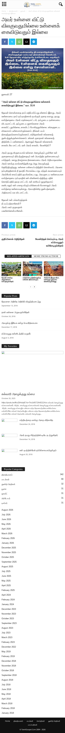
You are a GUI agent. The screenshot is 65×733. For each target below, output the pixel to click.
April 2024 (6, 595)
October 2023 (8, 618)
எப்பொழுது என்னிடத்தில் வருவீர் (16, 334)
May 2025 (6, 581)
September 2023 (9, 623)
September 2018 (9, 675)
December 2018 (9, 661)
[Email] (26, 42)
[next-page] (34, 286)
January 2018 (8, 713)
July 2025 (6, 571)
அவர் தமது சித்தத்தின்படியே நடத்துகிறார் (39, 435)
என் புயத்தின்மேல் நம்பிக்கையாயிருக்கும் (38, 450)
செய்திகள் (41, 721)
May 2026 (6, 524)
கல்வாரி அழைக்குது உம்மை (18, 394)
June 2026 (6, 519)
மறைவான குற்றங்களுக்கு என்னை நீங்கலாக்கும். (32, 278)
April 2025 (6, 585)
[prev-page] (30, 286)
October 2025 (8, 557)
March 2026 (7, 533)
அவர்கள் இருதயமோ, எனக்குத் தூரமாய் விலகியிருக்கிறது (51, 279)
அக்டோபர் (6, 498)
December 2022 (9, 647)
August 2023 (7, 628)
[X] (12, 42)
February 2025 (8, 590)
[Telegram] (34, 42)
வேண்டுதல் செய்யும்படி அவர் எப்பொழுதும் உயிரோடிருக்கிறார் (49, 242)
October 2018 (8, 670)
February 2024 (8, 599)
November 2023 (9, 614)
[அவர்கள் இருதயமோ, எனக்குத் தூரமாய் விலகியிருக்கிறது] (53, 268)
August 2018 (7, 680)
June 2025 (6, 576)
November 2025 (9, 552)
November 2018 (9, 666)
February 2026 (8, 538)
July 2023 (6, 632)
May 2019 (6, 651)
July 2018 (6, 684)
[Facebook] (5, 42)
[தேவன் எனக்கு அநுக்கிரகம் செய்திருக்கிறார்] (11, 268)
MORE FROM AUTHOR (46, 256)
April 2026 (6, 529)
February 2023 (8, 642)
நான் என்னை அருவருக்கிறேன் (16, 312)
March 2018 (7, 703)
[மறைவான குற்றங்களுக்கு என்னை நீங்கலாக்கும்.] (32, 268)
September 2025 (9, 562)
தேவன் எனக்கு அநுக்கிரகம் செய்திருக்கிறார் (8, 279)
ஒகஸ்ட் (5, 493)
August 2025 (7, 566)
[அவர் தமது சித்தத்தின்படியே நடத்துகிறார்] (9, 440)
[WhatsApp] (19, 42)
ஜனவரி (23, 11)
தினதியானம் (13, 11)
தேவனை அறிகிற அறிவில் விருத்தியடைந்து (21, 301)
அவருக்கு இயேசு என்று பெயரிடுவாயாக (20, 323)
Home (4, 11)
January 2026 (8, 543)
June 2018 (6, 689)
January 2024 (8, 604)
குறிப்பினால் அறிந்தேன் (13, 239)
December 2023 (9, 609)
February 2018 (8, 708)
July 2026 (6, 514)
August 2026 (7, 510)
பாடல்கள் (5, 479)
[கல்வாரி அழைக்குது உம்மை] (32, 371)
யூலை (4, 489)
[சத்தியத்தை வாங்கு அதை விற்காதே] (9, 424)
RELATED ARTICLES (18, 256)
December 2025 (9, 547)
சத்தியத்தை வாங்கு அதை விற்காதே (36, 420)
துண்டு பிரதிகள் (8, 484)
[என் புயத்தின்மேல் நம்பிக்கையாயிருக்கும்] (9, 455)
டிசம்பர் (4, 275)
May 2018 (6, 694)
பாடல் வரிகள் (32, 725)
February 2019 (8, 656)
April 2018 (6, 699)
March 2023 (7, 637)
